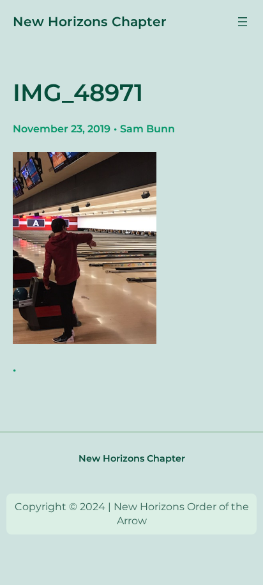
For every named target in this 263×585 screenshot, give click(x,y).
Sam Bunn (147, 129)
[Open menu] (242, 21)
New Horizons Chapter (90, 21)
